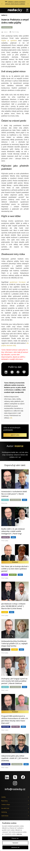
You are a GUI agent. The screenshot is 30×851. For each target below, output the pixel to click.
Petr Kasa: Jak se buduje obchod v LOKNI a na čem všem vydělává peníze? (15, 568)
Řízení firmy (5, 726)
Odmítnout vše (15, 847)
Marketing (5, 537)
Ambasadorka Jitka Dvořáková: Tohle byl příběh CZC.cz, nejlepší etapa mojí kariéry (14, 643)
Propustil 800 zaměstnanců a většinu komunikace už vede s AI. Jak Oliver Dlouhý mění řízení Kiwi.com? (14, 719)
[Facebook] (23, 777)
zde (11, 418)
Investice (5, 500)
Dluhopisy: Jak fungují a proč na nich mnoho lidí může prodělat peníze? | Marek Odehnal (14, 680)
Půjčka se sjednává (9, 40)
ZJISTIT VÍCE (15, 435)
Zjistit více (19, 834)
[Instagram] (15, 783)
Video (24, 500)
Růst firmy (15, 726)
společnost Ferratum (18, 282)
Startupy (13, 574)
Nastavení (15, 843)
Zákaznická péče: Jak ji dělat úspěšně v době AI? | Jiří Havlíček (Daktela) (14, 758)
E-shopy (4, 612)
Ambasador (5, 649)
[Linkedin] (6, 372)
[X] (12, 372)
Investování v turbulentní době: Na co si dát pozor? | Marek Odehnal (14, 493)
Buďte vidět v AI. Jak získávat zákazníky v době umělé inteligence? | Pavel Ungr (13, 531)
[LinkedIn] (7, 777)
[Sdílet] (18, 372)
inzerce (6, 32)
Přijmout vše (15, 838)
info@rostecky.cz (15, 789)
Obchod (4, 574)
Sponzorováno (7, 27)
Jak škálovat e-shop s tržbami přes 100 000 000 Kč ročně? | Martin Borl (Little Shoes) (13, 606)
